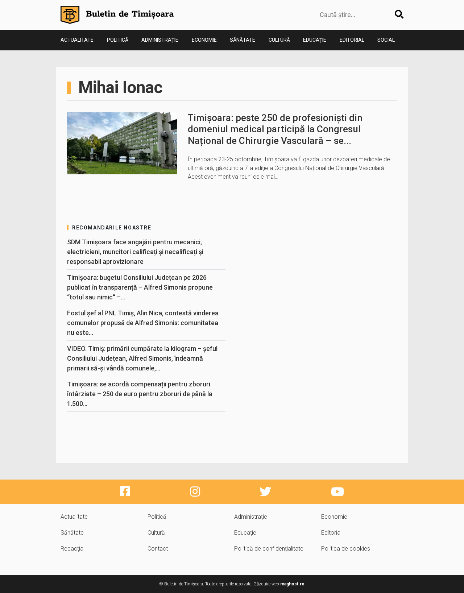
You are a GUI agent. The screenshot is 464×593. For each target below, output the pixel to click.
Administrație (159, 40)
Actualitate (77, 40)
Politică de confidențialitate (268, 548)
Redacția (72, 548)
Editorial (352, 40)
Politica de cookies (345, 548)
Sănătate (242, 40)
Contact (158, 548)
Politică (117, 40)
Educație (314, 40)
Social (386, 40)
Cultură (279, 40)
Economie (204, 40)
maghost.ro (292, 583)
